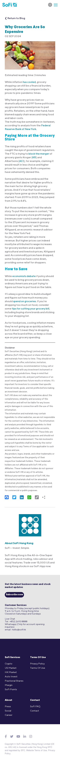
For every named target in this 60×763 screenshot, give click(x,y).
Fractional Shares (14, 680)
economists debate (24, 276)
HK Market (11, 672)
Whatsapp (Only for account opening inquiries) (24, 625)
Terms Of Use (38, 657)
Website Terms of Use (36, 750)
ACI (21, 161)
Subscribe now (14, 594)
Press (8, 706)
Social (8, 710)
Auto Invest (11, 676)
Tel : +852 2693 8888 (16, 621)
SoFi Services (12, 657)
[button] (54, 5)
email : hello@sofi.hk (15, 629)
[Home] (9, 5)
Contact (35, 700)
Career (8, 715)
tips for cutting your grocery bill (30, 308)
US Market (10, 667)
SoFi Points (11, 689)
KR (34, 157)
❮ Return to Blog (15, 18)
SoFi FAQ (35, 706)
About (8, 700)
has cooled (29, 81)
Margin (8, 685)
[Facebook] (6, 736)
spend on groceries (24, 301)
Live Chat (10, 618)
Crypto (8, 663)
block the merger (38, 153)
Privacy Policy (37, 663)
